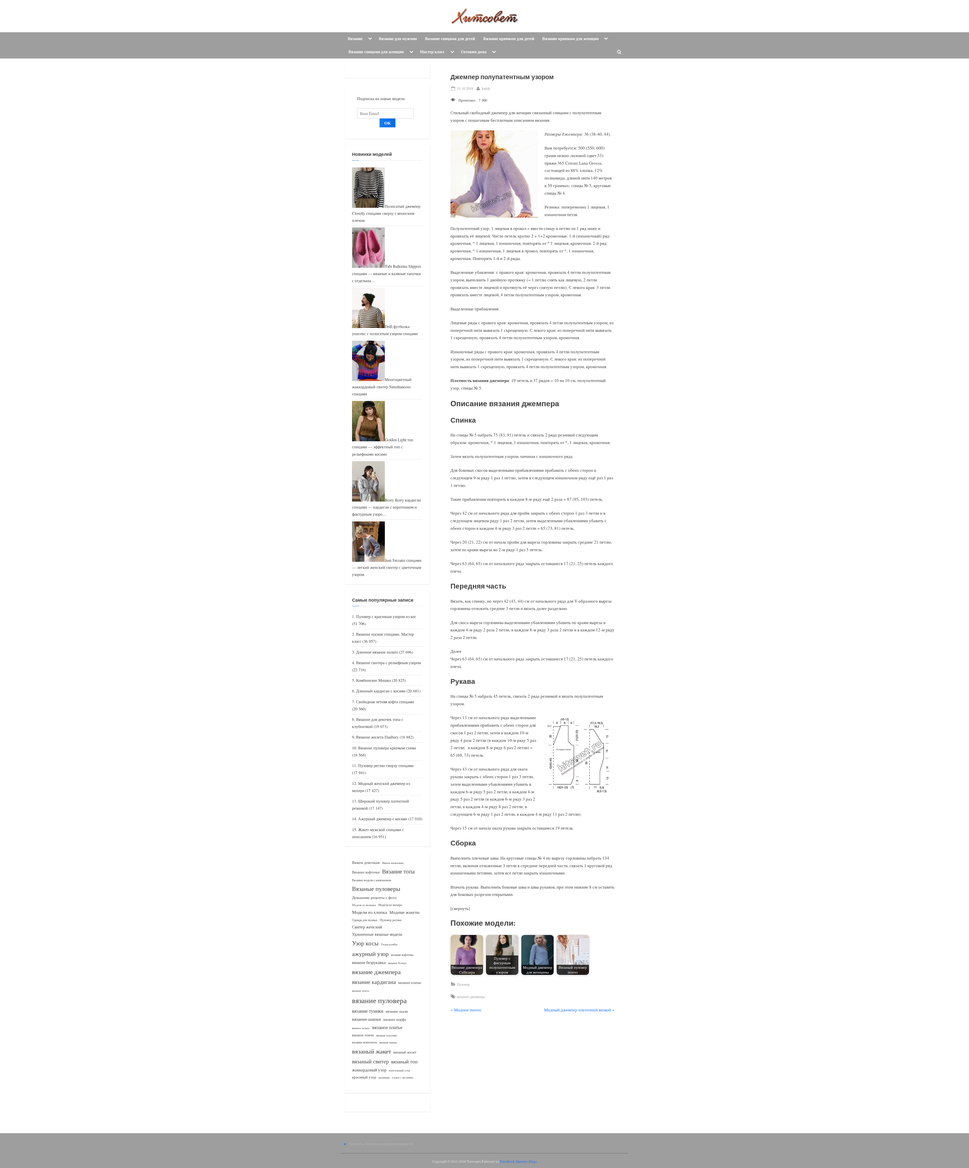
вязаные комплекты (364, 1042)
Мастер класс (432, 52)
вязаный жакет (371, 1051)
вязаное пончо (363, 1035)
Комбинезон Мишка (373, 680)
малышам (384, 1077)
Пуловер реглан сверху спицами (386, 765)
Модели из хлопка (369, 912)
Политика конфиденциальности (389, 1143)
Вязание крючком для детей (508, 39)
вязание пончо (360, 990)
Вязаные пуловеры (376, 889)
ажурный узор (370, 954)
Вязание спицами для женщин (376, 52)
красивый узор (364, 1077)
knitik (486, 88)
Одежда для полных (365, 920)
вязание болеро (397, 963)
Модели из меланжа (364, 905)
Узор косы (365, 943)
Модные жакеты (404, 912)
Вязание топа (398, 871)
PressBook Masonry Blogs (518, 1161)
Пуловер (463, 984)
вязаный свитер (370, 1061)
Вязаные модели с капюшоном (371, 880)
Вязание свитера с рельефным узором (388, 662)
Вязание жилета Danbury (377, 737)
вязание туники (367, 1011)
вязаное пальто (361, 1028)
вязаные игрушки (386, 1035)
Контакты (356, 1143)
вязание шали (397, 1011)
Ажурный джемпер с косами (382, 819)
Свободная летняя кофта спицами (385, 702)
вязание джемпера (471, 996)
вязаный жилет (404, 1052)
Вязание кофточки (366, 872)
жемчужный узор (399, 1070)
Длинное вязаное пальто (377, 652)
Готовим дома (474, 52)
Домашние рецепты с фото (374, 897)
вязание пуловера (379, 1000)
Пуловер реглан (390, 920)
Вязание (355, 39)
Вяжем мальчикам (392, 863)
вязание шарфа (394, 1019)
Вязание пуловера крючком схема (387, 748)
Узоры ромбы (389, 944)
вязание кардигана (374, 981)
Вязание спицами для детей (450, 39)
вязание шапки (366, 1019)
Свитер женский (367, 927)
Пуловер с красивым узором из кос (386, 616)
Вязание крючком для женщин (570, 39)
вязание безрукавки (369, 962)
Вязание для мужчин (398, 39)
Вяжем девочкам (366, 862)
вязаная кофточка (402, 955)
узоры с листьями (402, 1077)
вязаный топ (404, 1061)
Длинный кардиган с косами (381, 691)
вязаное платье (387, 1027)
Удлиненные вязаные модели (377, 934)
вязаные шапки (388, 1042)
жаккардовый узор (369, 1070)
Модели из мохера (390, 905)
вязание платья (409, 982)
